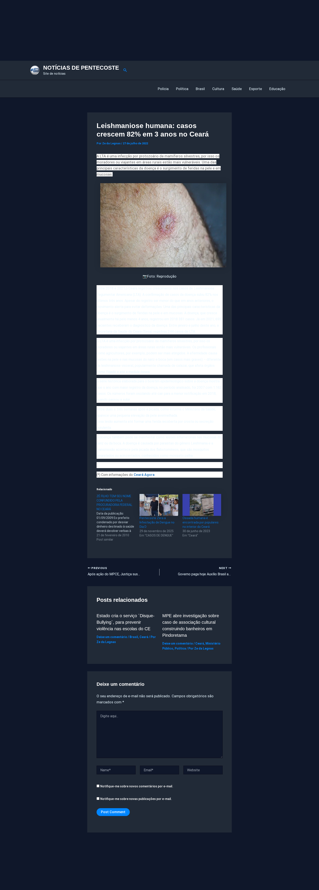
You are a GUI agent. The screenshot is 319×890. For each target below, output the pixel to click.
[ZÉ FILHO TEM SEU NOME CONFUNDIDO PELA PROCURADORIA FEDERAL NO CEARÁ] (118, 518)
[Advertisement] (130, 30)
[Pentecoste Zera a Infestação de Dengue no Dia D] (159, 505)
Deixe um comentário (112, 637)
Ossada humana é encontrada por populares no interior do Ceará (201, 522)
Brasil (200, 89)
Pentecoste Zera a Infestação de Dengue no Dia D (157, 522)
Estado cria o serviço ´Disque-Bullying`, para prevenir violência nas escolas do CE (126, 622)
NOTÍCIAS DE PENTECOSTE (81, 67)
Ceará (144, 637)
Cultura (218, 89)
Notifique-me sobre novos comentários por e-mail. (136, 786)
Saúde (237, 89)
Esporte (255, 89)
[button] (125, 70)
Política (182, 89)
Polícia (163, 89)
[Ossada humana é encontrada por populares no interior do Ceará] (202, 505)
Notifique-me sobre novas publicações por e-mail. (136, 799)
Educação (277, 89)
